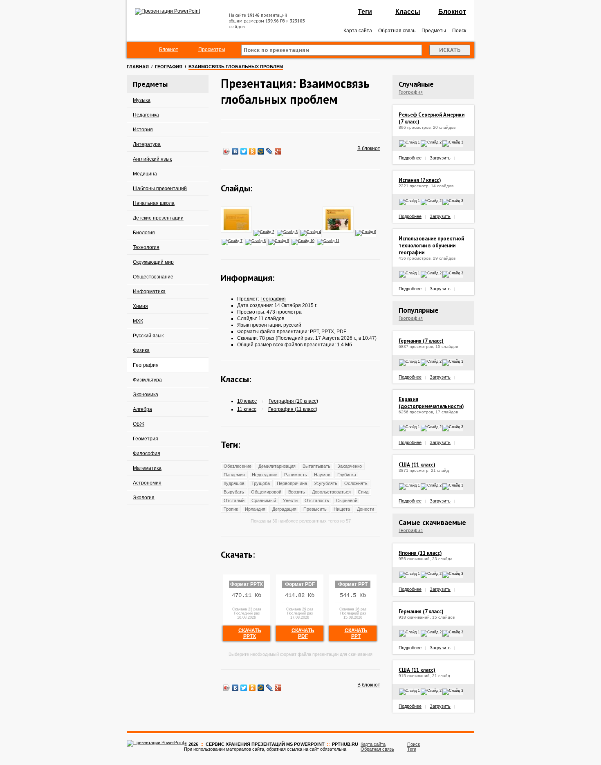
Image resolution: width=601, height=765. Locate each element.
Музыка (141, 100)
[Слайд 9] (279, 240)
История (143, 129)
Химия (140, 306)
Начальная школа (154, 203)
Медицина (145, 174)
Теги (365, 11)
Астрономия (147, 483)
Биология (144, 233)
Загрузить (440, 157)
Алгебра (142, 409)
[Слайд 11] (328, 240)
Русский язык (148, 336)
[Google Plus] (278, 151)
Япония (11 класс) (420, 553)
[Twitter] (244, 151)
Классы (407, 11)
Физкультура (147, 380)
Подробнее (410, 157)
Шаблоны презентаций (160, 188)
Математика (147, 468)
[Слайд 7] (232, 240)
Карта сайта (357, 31)
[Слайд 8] (255, 240)
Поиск (459, 31)
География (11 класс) (292, 409)
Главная (138, 66)
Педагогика (146, 115)
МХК (138, 321)
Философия (146, 453)
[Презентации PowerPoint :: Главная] (167, 11)
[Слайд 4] (311, 231)
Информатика (149, 291)
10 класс (247, 401)
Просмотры (211, 49)
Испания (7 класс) (420, 180)
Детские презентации (158, 218)
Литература (147, 144)
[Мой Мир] (261, 151)
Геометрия (145, 439)
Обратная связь (396, 31)
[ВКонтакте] (235, 151)
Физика (141, 350)
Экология (144, 497)
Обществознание (153, 277)
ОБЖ (138, 424)
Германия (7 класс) (421, 340)
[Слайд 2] (264, 231)
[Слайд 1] (237, 231)
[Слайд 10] (303, 240)
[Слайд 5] (338, 231)
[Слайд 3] (287, 231)
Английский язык (152, 159)
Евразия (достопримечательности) (431, 403)
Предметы (434, 31)
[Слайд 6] (366, 231)
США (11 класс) (417, 464)
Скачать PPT (356, 633)
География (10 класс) (293, 401)
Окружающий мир (153, 262)
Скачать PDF (303, 633)
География (168, 66)
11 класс (246, 409)
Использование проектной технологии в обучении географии (431, 245)
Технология (146, 247)
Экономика (145, 394)
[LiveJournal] (269, 151)
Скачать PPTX (249, 633)
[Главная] (137, 50)
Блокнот (452, 11)
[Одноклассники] (252, 151)
